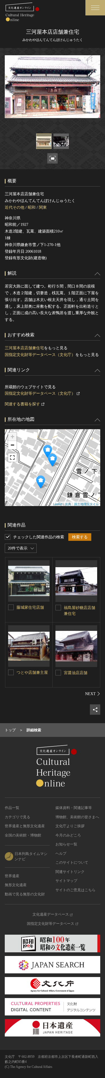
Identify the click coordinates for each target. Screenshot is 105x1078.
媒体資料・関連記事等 (73, 808)
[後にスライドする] (92, 694)
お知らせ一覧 (66, 844)
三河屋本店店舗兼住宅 (24, 348)
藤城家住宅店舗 (30, 607)
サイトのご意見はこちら (75, 890)
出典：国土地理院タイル (82, 504)
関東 (43, 207)
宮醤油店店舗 (75, 673)
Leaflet (57, 504)
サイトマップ (66, 881)
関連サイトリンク (70, 872)
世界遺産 (12, 876)
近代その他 (14, 207)
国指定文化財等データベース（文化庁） (40, 355)
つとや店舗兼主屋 (32, 672)
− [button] (12, 445)
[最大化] (12, 457)
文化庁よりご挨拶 (70, 826)
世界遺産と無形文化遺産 (25, 826)
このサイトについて (71, 862)
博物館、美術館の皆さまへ (77, 817)
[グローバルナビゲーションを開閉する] (95, 7)
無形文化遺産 (16, 885)
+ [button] (12, 436)
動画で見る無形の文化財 (25, 894)
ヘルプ (60, 853)
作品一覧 (12, 808)
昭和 (32, 207)
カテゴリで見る (17, 817)
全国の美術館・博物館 (23, 835)
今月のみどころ (68, 835)
